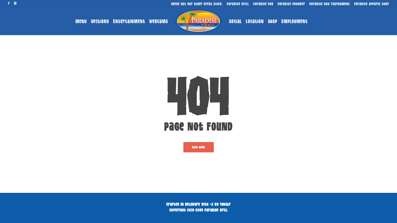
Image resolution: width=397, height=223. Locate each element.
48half (225, 204)
